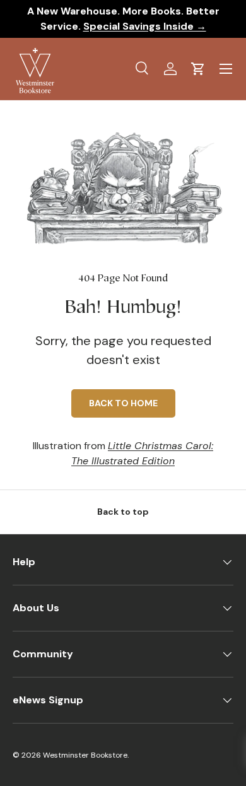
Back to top (123, 511)
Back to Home (123, 403)
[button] (198, 69)
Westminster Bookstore (85, 755)
